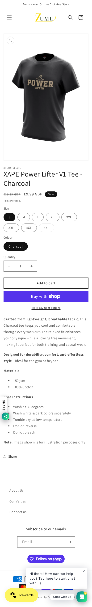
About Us (16, 490)
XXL (69, 217)
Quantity (9, 257)
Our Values (17, 501)
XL (52, 217)
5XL (49, 228)
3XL (11, 228)
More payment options (46, 307)
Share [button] (12, 456)
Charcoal (15, 246)
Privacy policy (69, 597)
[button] (9, 17)
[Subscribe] (69, 542)
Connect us (18, 512)
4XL (29, 228)
